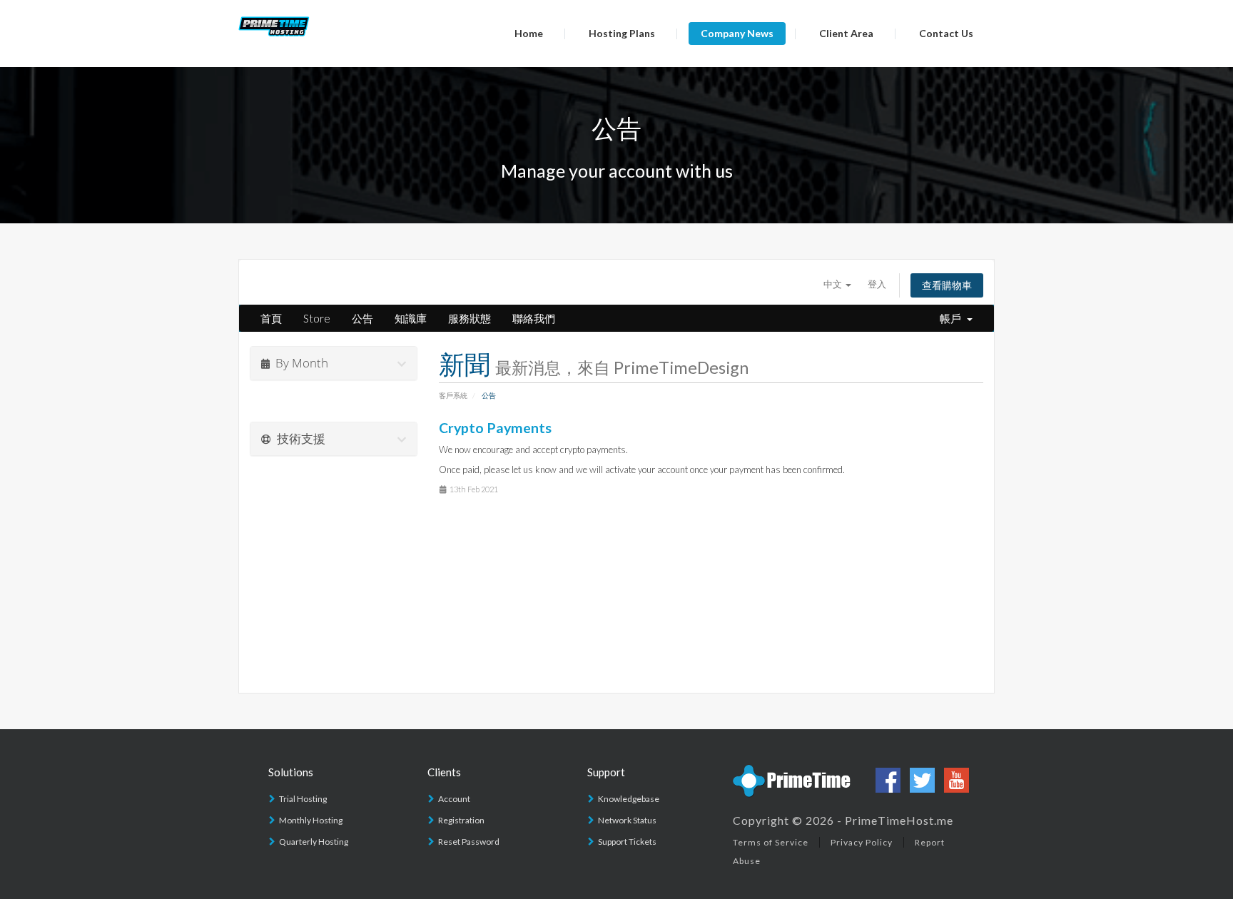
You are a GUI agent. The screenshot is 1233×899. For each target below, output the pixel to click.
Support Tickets (627, 841)
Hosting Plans (622, 33)
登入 (877, 284)
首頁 (271, 318)
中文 (833, 284)
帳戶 (952, 318)
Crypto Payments (495, 428)
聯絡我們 (533, 318)
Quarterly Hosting (313, 841)
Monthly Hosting (310, 820)
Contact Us (946, 33)
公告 (362, 318)
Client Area (846, 33)
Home (528, 33)
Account (454, 798)
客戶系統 (453, 395)
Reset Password (468, 841)
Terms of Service (770, 842)
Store (316, 318)
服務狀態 (469, 318)
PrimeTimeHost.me (899, 820)
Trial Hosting (303, 798)
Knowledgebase (628, 798)
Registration (461, 820)
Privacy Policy (862, 842)
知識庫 (411, 318)
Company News (737, 33)
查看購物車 (947, 285)
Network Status (627, 820)
